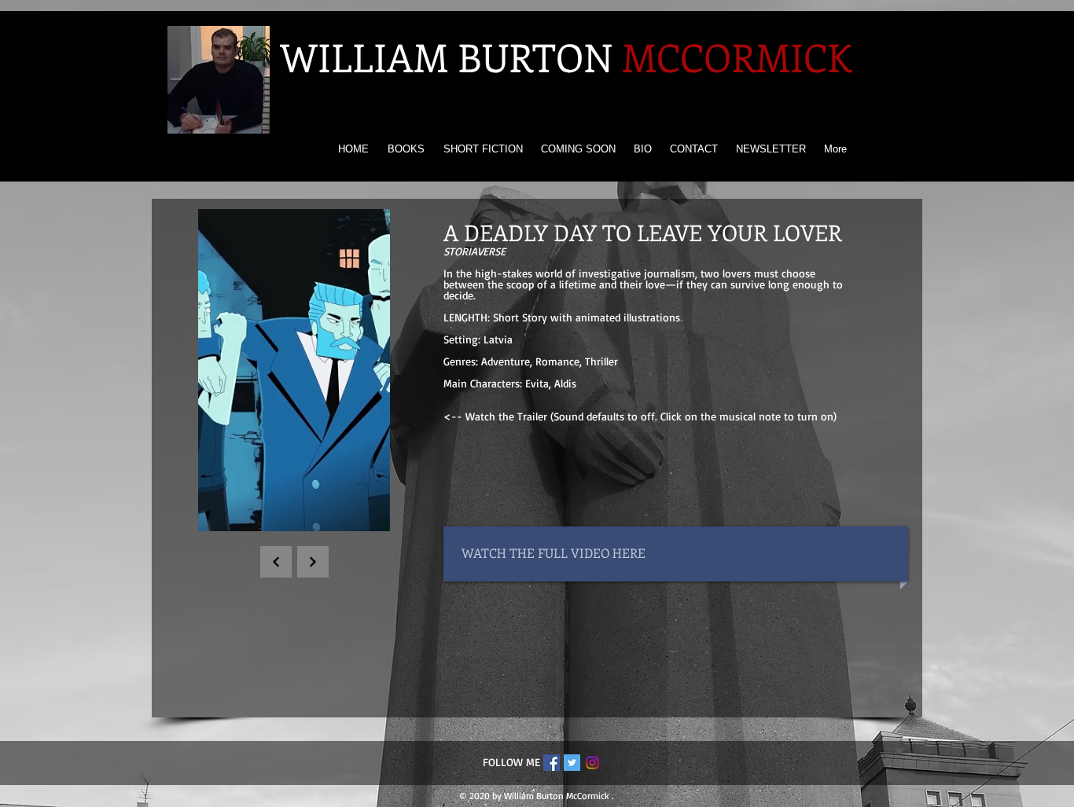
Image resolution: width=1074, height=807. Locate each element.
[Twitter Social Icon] (572, 762)
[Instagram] (592, 762)
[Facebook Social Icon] (551, 762)
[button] (370, 514)
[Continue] (276, 562)
